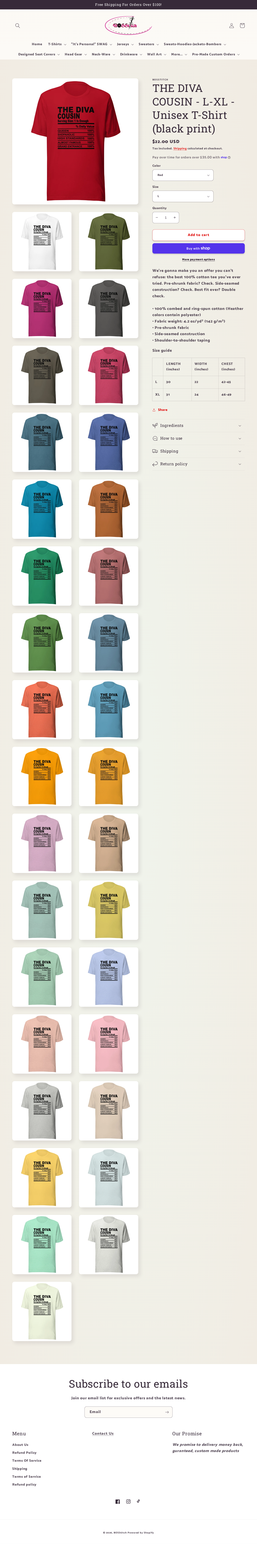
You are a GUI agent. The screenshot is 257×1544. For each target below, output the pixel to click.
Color (156, 166)
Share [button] (163, 410)
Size (155, 187)
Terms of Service (26, 1477)
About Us (20, 1445)
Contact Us (103, 1433)
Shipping (180, 148)
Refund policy (24, 1484)
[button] (17, 25)
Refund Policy (24, 1453)
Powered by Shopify (141, 1533)
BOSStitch (120, 1533)
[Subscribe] (167, 1412)
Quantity (159, 208)
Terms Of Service (26, 1461)
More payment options (198, 260)
